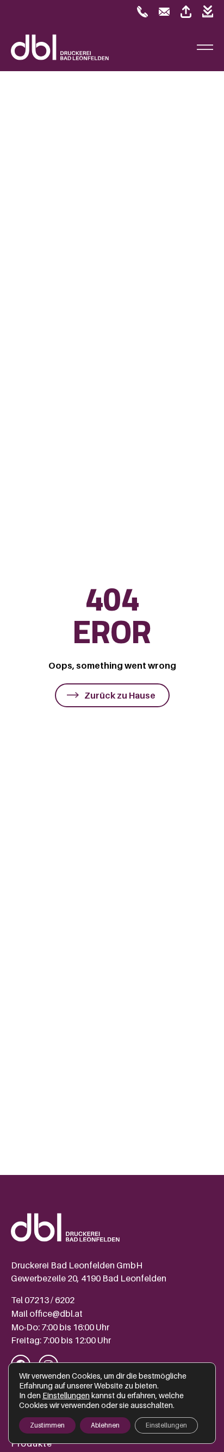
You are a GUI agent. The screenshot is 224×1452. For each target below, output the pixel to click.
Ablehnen (105, 1425)
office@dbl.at (56, 1313)
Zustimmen (47, 1425)
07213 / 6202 (49, 1299)
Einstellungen (66, 1395)
